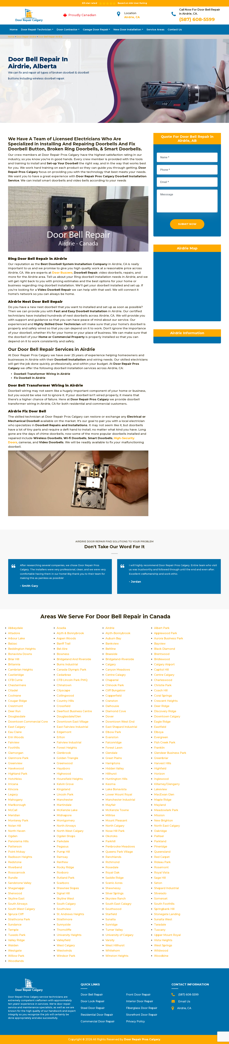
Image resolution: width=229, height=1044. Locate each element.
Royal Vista (161, 872)
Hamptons (112, 763)
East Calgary (16, 726)
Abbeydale (15, 628)
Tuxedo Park (16, 935)
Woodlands (16, 961)
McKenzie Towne (117, 810)
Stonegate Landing (167, 914)
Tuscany (159, 929)
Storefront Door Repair (141, 1014)
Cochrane (14, 695)
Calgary (110, 664)
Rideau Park (162, 862)
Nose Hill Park (115, 831)
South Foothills (164, 903)
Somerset (160, 898)
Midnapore (64, 815)
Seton (158, 883)
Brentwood (161, 654)
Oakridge (160, 831)
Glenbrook (64, 752)
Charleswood (163, 680)
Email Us (184, 1001)
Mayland (160, 804)
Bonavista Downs (20, 654)
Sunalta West (163, 919)
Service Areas (155, 29)
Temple (13, 929)
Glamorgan (15, 752)
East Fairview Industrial (72, 726)
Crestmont (15, 706)
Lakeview (160, 789)
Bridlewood (162, 659)
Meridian (14, 815)
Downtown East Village (72, 721)
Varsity (109, 940)
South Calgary (66, 903)
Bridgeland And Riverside (74, 659)
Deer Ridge (161, 706)
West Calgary (66, 945)
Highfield (160, 768)
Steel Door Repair (93, 1008)
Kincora (13, 789)
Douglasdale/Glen (69, 716)
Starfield (111, 914)
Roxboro (63, 872)
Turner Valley (114, 929)
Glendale (111, 752)
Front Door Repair (138, 994)
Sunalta (110, 919)
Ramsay (62, 857)
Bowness (63, 654)
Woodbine (161, 955)
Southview (64, 909)
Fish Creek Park (164, 742)
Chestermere (17, 685)
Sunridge (111, 924)
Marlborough (17, 804)
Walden (13, 945)
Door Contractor (67, 29)
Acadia (61, 628)
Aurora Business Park (168, 638)
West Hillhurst (115, 945)
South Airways (17, 903)
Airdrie (109, 628)
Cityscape (63, 690)
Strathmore (64, 919)
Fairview (13, 742)
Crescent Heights (166, 700)
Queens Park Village (119, 851)
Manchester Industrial (120, 799)
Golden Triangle (67, 758)
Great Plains (113, 758)
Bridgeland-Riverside (119, 659)
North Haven (16, 831)
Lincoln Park (65, 794)
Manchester (65, 799)
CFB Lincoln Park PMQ (72, 680)
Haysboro (63, 768)
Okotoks (111, 836)
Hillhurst (111, 773)
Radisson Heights (20, 857)
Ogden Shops (66, 836)
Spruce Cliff (15, 914)
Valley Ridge (16, 940)
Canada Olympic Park (71, 669)
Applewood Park (165, 633)
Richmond (112, 862)
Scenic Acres (114, 883)
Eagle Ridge (162, 721)
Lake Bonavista (116, 789)
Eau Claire (15, 732)
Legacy (13, 794)
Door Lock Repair (92, 1001)
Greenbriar (161, 758)
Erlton (61, 737)
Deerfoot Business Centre (74, 711)
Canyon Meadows (117, 669)
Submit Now (187, 224)
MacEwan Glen (164, 794)
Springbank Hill (164, 909)
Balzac (12, 643)
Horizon (159, 773)
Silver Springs (114, 893)
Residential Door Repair (97, 1014)
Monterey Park (18, 820)
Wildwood (161, 950)
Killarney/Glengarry (167, 784)
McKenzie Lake (67, 810)
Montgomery (66, 820)
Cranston (111, 700)
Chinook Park (114, 685)
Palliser (159, 836)
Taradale (160, 924)
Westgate (15, 950)
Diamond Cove (115, 711)
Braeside (111, 654)
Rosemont (161, 867)
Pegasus (63, 846)
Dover (109, 716)
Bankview (112, 643)
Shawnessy (113, 888)
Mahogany (15, 799)
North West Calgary (70, 831)
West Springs (163, 945)
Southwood (113, 909)
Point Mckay (16, 851)
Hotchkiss (15, 778)
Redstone (14, 862)
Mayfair (110, 804)
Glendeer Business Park (170, 752)
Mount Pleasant (116, 820)
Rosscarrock (16, 872)
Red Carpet (162, 857)
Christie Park (162, 685)
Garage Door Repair (95, 29)
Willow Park (16, 955)
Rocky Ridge (65, 867)
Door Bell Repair (92, 994)
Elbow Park (113, 732)
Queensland (162, 851)
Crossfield (63, 706)
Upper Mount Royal (167, 935)
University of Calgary (119, 935)
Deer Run (14, 711)
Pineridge (160, 846)
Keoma (110, 784)
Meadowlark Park (166, 810)
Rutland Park (65, 877)
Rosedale (111, 867)
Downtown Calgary (167, 716)
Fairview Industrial (69, 742)
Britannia (14, 664)
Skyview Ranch (115, 898)
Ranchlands (113, 857)
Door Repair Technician (36, 29)
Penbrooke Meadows (120, 846)
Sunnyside (64, 924)
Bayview (159, 643)
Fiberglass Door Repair (141, 1008)
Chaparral (112, 680)
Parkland (160, 841)
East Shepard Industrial (121, 726)
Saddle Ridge (114, 877)
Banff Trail (63, 643)
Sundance (14, 924)
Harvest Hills (162, 763)
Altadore (14, 633)
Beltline (110, 648)
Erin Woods (16, 737)
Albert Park (161, 628)
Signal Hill (63, 893)
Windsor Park (66, 955)
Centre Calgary (164, 674)
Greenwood (65, 763)
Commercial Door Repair (97, 1021)
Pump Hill (63, 851)
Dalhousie (112, 706)
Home (14, 29)
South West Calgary (21, 909)
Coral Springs (163, 695)
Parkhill (110, 841)
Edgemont (64, 732)
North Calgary (114, 825)
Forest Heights (67, 747)
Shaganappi (16, 888)
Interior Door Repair (139, 1001)
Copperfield (113, 695)
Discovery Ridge (165, 711)
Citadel (13, 690)
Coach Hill (161, 690)
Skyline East (16, 898)
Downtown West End (119, 721)
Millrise (110, 815)
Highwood (64, 773)
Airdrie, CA (132, 17)
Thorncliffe (64, 929)
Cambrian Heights (20, 669)
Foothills (14, 747)
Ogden (12, 836)
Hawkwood (16, 768)
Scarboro (63, 883)
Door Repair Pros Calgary (142, 1039)
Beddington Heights (22, 648)
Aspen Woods (66, 638)
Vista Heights (163, 940)
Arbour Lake (16, 638)
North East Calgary (167, 825)
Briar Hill (13, 659)
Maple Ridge (162, 799)
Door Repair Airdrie (26, 36)
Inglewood (161, 778)
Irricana (13, 784)
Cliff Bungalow (115, 690)
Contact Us (175, 29)
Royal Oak (112, 872)
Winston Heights (116, 955)
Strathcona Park (19, 919)
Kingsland (63, 789)
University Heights (69, 935)
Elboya (158, 732)
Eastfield (160, 726)
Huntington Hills (116, 778)
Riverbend (15, 867)
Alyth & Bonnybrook (70, 633)
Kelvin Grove (65, 784)
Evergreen (161, 737)
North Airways (66, 825)
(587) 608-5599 (197, 19)
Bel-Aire (62, 648)
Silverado (160, 893)
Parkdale (63, 841)
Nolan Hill (14, 825)
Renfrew (62, 862)
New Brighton (163, 820)
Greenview (15, 763)
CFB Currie (15, 680)
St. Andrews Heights (70, 914)
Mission (159, 815)
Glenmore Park (18, 758)
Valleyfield (63, 940)
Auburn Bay (113, 638)
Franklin (159, 747)
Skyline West (65, 898)
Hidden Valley (114, 768)
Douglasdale (16, 716)
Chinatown (64, 685)
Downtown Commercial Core (28, 721)
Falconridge (113, 742)
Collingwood (65, 695)
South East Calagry (118, 903)
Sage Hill (160, 877)
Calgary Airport (164, 664)
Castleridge (16, 674)
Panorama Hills (18, 841)
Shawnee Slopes (68, 888)
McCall (12, 810)
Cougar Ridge (17, 700)
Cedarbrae (64, 674)
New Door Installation (127, 29)
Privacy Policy (135, 1021)
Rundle (13, 877)
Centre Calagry (115, 674)
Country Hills (65, 700)
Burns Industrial (67, 664)
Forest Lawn (113, 747)
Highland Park (17, 773)
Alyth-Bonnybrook (117, 633)
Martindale (64, 804)
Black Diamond (164, 648)
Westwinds (64, 950)
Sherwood (15, 893)
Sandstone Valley (19, 883)
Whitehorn (112, 950)
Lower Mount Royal (118, 794)
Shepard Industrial (166, 888)
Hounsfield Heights (70, 778)
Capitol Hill (161, 669)
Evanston (111, 737)
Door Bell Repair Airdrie (50, 36)
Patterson (15, 846)
